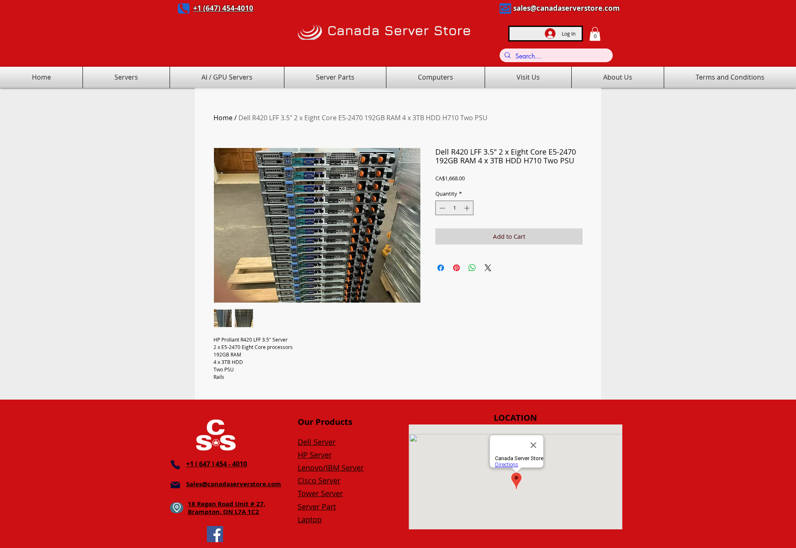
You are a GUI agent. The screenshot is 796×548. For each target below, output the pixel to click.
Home (223, 117)
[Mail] (505, 8)
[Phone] (183, 8)
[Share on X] (488, 268)
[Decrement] (442, 208)
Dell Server (316, 442)
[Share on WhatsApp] (472, 268)
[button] (595, 34)
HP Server (315, 455)
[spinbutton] (455, 208)
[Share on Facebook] (441, 268)
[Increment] (468, 208)
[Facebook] (215, 534)
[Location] (176, 507)
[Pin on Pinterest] (456, 268)
